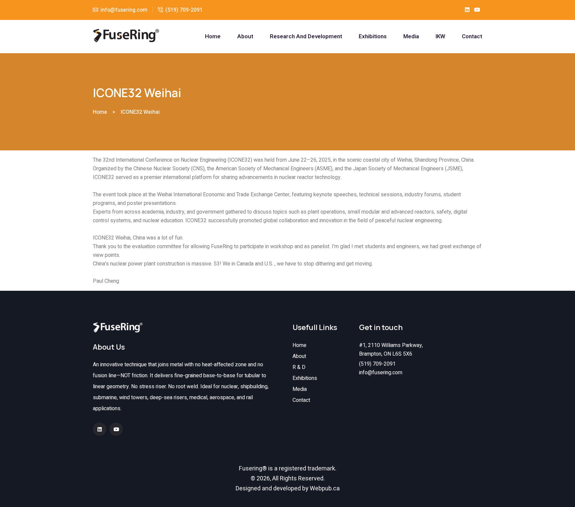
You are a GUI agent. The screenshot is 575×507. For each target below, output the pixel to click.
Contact (472, 36)
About (245, 36)
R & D (298, 367)
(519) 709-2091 (184, 10)
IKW (440, 36)
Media (411, 36)
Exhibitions (373, 36)
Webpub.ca (325, 488)
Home (213, 36)
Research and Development (306, 36)
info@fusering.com (380, 373)
